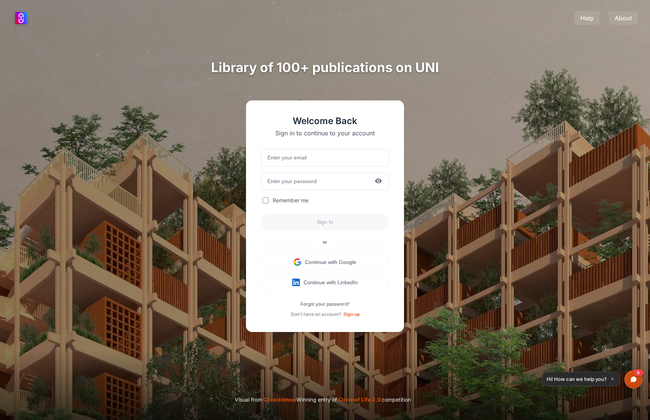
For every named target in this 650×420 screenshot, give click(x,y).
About (623, 18)
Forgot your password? (325, 304)
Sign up (351, 314)
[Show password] (378, 181)
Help (587, 18)
